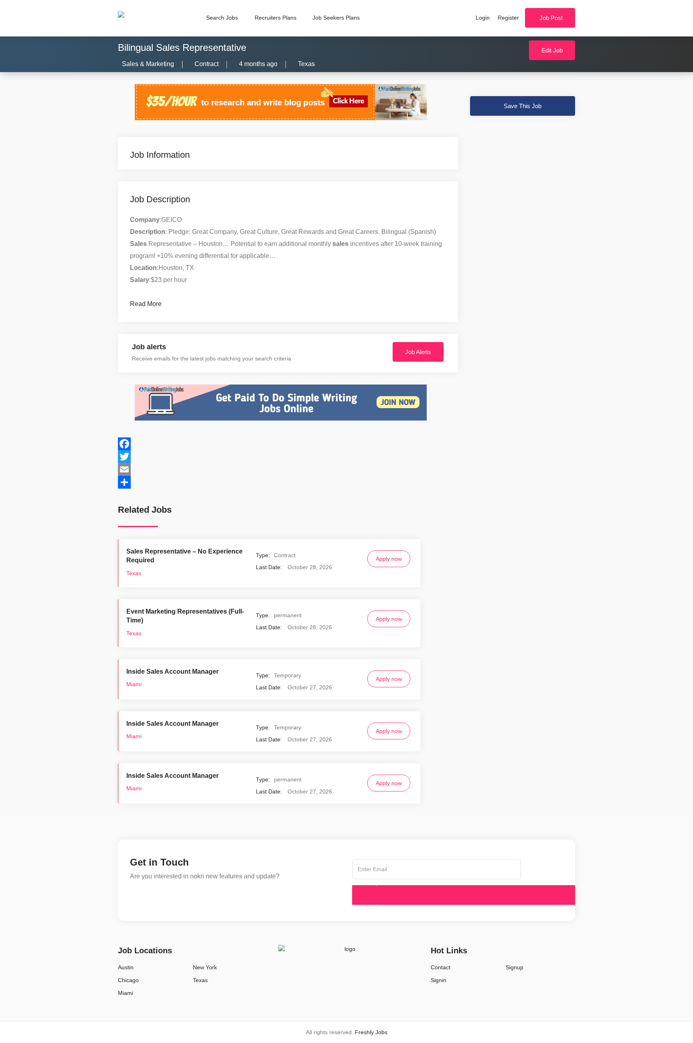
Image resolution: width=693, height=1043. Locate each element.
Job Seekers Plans (336, 17)
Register (508, 17)
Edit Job (552, 50)
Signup (514, 967)
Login (483, 17)
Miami (134, 684)
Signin (438, 980)
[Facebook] (288, 443)
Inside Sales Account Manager (172, 671)
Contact (440, 967)
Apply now (389, 559)
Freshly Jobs (371, 1032)
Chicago (128, 980)
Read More (146, 303)
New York (205, 967)
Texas (306, 63)
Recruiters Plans (275, 17)
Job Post (551, 17)
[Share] (288, 482)
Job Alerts (418, 351)
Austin (126, 967)
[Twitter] (288, 456)
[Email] (288, 469)
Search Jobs (222, 17)
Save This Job (522, 106)
